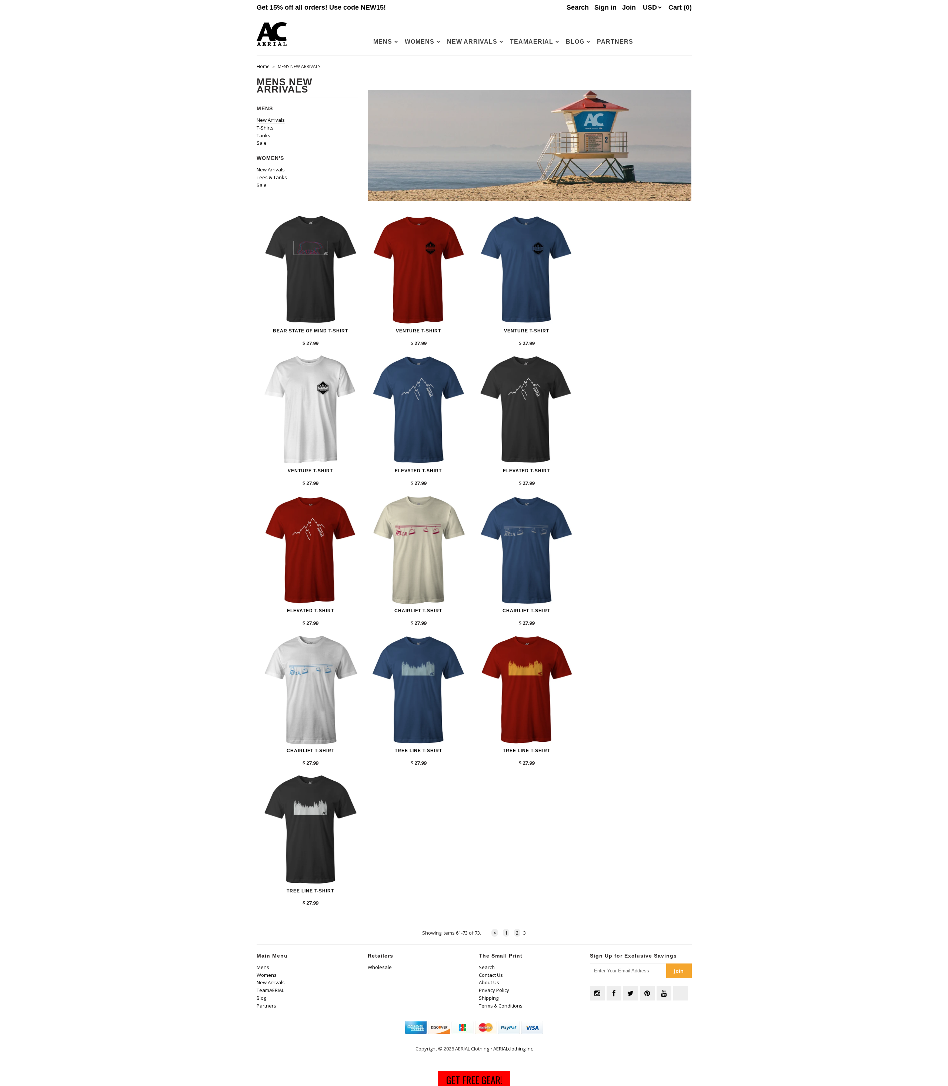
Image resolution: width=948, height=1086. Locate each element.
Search (487, 967)
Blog (575, 41)
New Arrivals (472, 41)
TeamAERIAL (531, 41)
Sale (262, 143)
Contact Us (491, 975)
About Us (489, 982)
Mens (382, 41)
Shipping (488, 998)
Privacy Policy (494, 990)
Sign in (605, 7)
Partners (615, 41)
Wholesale (380, 967)
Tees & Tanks (272, 177)
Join (629, 7)
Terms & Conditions (501, 1005)
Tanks (263, 135)
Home (263, 66)
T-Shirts (265, 127)
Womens (419, 41)
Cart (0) (680, 7)
